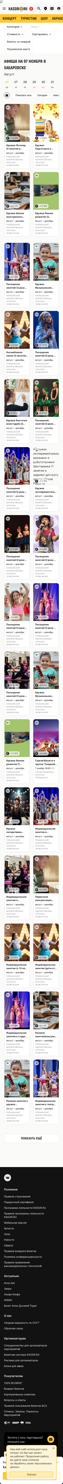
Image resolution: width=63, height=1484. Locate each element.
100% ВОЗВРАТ (13, 1382)
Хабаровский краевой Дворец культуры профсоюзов (14, 160)
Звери (7, 1288)
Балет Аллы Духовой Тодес (20, 1305)
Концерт (9, 18)
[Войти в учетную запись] (59, 8)
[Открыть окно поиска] (39, 8)
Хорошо (31, 1474)
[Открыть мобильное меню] (4, 8)
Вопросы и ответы (15, 1400)
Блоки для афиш (13, 1365)
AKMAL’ (8, 1299)
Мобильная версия (15, 1222)
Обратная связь (13, 1328)
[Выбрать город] (45, 8)
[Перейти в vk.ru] (7, 1177)
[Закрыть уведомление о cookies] (53, 1448)
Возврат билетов (14, 1388)
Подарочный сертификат (19, 1202)
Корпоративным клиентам (19, 1394)
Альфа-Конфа (12, 1294)
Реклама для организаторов (21, 1360)
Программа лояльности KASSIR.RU (25, 1207)
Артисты (9, 1228)
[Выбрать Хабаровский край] (52, 8)
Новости (9, 1239)
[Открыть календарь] (7, 95)
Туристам (29, 18)
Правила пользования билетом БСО (25, 1405)
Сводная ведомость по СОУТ (21, 1322)
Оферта (8, 1245)
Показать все (23, 95)
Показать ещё (31, 1138)
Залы (7, 1234)
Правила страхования (17, 1196)
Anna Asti (9, 1282)
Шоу (44, 18)
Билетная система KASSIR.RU (21, 1354)
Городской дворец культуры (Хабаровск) (44, 774)
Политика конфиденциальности (23, 1256)
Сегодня (42, 95)
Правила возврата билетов (20, 1251)
